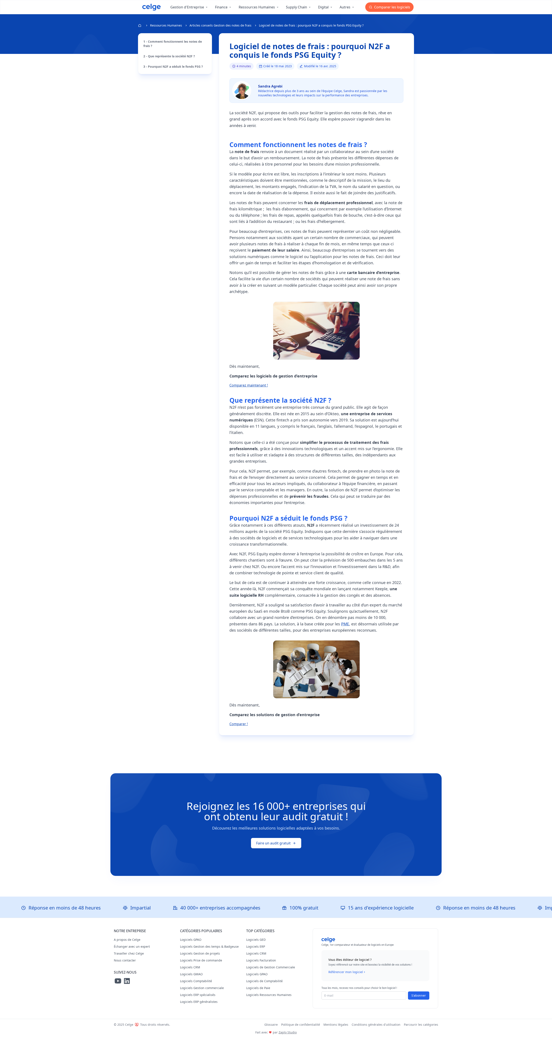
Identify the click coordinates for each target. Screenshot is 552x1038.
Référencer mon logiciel (345, 972)
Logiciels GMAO (191, 974)
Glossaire (271, 1024)
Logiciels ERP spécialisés (197, 995)
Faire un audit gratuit (273, 843)
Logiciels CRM (190, 967)
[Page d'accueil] (151, 7)
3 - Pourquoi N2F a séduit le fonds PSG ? (173, 66)
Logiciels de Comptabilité (264, 981)
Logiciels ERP (255, 946)
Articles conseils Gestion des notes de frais (220, 25)
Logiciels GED (256, 940)
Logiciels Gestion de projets (200, 953)
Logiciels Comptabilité (196, 981)
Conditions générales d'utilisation (376, 1024)
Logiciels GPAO (190, 940)
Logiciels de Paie (258, 988)
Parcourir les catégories (421, 1024)
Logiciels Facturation (261, 960)
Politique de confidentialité (300, 1024)
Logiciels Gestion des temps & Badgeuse (209, 946)
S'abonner (418, 995)
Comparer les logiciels (391, 7)
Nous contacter (125, 960)
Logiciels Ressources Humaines (269, 995)
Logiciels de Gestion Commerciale (270, 967)
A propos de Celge (127, 940)
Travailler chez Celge (129, 953)
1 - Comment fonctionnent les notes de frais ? (172, 43)
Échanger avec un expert (132, 946)
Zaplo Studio (288, 1032)
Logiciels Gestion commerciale (202, 988)
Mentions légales (335, 1024)
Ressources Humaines (166, 25)
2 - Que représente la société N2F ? (169, 56)
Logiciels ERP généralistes (199, 1002)
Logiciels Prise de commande (201, 960)
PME (345, 623)
